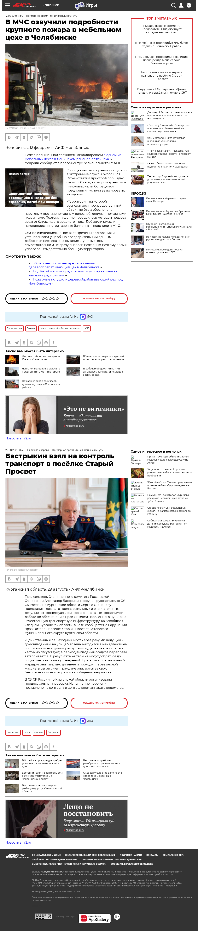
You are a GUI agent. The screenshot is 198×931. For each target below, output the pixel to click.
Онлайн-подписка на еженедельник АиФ (90, 855)
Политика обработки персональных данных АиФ (112, 859)
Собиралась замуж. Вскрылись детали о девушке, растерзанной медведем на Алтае (167, 523)
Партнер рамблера (65, 916)
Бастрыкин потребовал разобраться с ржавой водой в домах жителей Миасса (101, 763)
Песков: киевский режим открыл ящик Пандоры (166, 200)
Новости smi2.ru (18, 438)
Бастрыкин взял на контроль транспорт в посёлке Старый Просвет (162, 76)
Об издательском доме (46, 855)
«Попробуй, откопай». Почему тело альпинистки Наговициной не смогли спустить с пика (168, 128)
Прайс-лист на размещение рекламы (54, 859)
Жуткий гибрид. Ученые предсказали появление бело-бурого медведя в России (169, 485)
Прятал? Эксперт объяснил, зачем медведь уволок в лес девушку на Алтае (168, 459)
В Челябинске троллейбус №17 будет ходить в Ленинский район (161, 44)
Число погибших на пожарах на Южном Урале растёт (41, 358)
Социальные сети (173, 855)
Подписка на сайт (131, 855)
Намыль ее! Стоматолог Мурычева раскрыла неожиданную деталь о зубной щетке (168, 498)
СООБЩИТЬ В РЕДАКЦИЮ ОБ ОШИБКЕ (132, 864)
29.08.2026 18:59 (14, 450)
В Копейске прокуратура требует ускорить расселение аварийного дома (42, 763)
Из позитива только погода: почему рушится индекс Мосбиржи (167, 238)
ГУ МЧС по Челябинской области (25, 128)
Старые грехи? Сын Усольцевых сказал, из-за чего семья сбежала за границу (169, 510)
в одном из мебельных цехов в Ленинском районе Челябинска (73, 157)
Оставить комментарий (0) (99, 298)
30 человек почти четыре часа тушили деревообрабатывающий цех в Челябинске (64, 265)
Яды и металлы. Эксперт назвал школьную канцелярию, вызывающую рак (166, 141)
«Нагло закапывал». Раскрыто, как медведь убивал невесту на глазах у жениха (169, 153)
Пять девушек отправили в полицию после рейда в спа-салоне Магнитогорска (161, 60)
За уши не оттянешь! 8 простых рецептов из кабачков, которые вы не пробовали (169, 472)
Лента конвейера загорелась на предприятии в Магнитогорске (41, 370)
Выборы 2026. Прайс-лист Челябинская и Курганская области (69, 864)
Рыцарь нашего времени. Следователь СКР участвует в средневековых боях (162, 29)
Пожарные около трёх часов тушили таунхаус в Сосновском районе (41, 384)
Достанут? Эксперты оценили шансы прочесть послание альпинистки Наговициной (169, 115)
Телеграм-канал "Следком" (21, 569)
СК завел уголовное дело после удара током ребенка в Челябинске (102, 775)
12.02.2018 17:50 (14, 15)
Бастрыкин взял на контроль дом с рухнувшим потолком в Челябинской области (42, 775)
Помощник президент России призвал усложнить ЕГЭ (164, 251)
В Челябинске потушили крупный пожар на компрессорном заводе (103, 358)
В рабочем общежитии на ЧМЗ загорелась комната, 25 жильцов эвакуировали (103, 371)
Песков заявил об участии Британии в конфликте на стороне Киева (168, 212)
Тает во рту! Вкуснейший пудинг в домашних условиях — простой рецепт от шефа (168, 179)
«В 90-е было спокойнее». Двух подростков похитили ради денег (167, 165)
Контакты (152, 855)
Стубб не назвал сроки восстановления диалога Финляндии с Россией (169, 227)
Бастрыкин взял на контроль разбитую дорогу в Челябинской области (42, 788)
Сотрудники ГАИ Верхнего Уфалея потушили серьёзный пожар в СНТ (162, 91)
